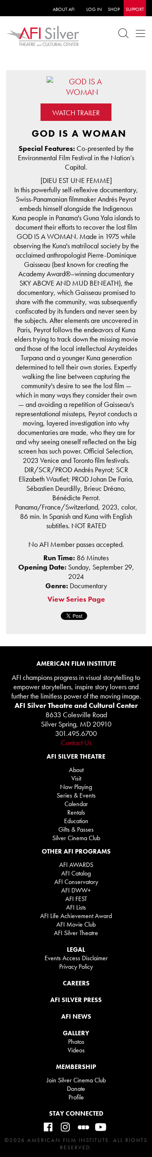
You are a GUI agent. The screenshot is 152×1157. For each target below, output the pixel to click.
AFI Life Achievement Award (76, 916)
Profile (76, 1097)
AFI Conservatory (76, 881)
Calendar (76, 804)
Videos (76, 1050)
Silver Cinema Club (76, 838)
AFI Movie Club (76, 924)
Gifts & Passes (76, 829)
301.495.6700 (76, 733)
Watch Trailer (76, 112)
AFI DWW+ (76, 890)
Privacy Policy (76, 966)
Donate (76, 1088)
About (76, 770)
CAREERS (76, 983)
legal (76, 949)
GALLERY (76, 1033)
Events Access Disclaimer (76, 958)
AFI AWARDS (76, 864)
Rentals (76, 812)
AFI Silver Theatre (76, 933)
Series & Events (76, 795)
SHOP (114, 9)
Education (76, 821)
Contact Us (76, 742)
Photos (76, 1041)
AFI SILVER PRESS (76, 1000)
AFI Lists (76, 907)
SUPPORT (135, 9)
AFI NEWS (76, 1016)
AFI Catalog (76, 873)
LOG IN (94, 9)
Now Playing (76, 787)
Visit (76, 778)
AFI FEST (76, 899)
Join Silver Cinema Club (76, 1080)
